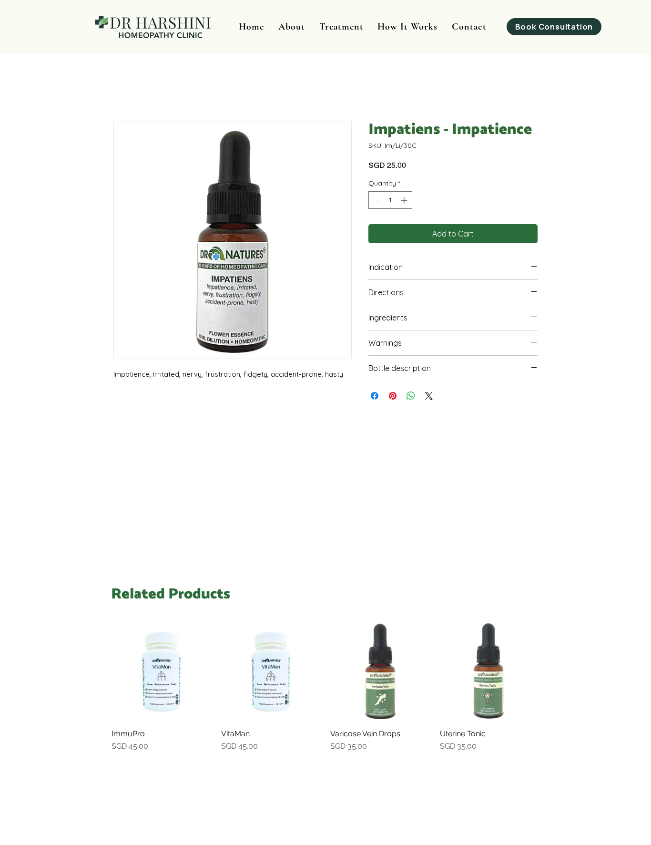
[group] (325, 691)
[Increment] (405, 200)
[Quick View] (162, 671)
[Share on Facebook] (374, 396)
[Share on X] (429, 396)
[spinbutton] (390, 200)
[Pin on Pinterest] (392, 396)
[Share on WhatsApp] (411, 396)
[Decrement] (376, 200)
